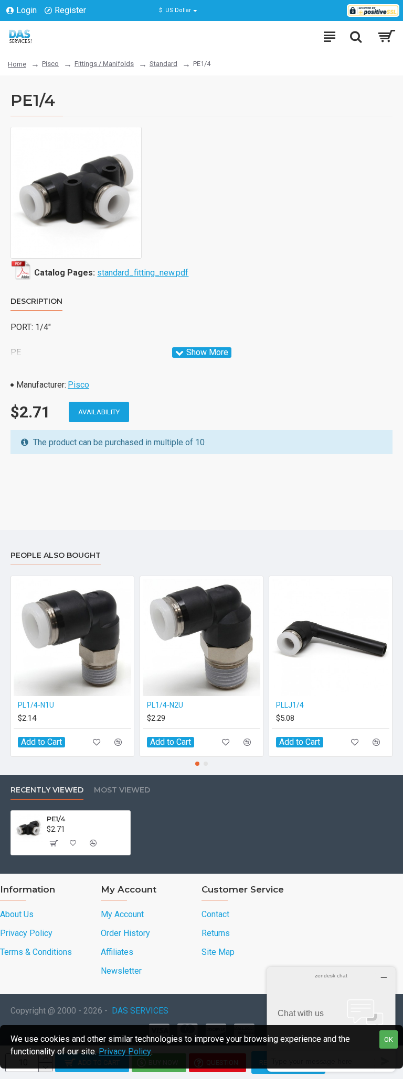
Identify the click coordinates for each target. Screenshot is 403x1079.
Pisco (50, 64)
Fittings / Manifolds (104, 64)
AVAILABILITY (99, 412)
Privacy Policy (125, 1051)
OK (388, 1039)
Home (17, 64)
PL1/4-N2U (165, 705)
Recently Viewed (46, 790)
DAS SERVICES (140, 1011)
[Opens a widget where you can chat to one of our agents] (331, 1019)
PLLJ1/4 (290, 705)
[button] (197, 764)
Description (36, 301)
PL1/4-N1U (36, 705)
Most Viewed (122, 790)
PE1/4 (56, 818)
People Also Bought (55, 555)
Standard (163, 64)
